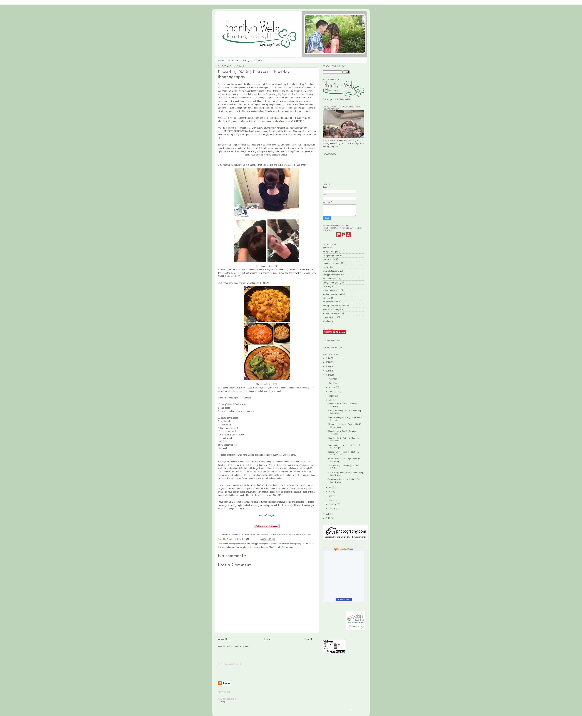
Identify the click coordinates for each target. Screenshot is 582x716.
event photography (331, 271)
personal (326, 298)
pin (241, 547)
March (331, 500)
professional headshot (332, 313)
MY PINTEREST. (297, 121)
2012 (328, 375)
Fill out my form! (224, 667)
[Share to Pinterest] (273, 539)
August (332, 396)
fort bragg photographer (228, 547)
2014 (328, 366)
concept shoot (329, 259)
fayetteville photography (290, 543)
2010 (328, 518)
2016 (328, 358)
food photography (330, 278)
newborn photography (332, 294)
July (331, 400)
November (333, 383)
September (333, 391)
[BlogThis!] (264, 539)
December (333, 379)
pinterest (247, 547)
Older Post (310, 639)
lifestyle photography (332, 282)
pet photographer (330, 301)
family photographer (259, 543)
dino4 (333, 709)
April (331, 496)
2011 (328, 514)
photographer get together (334, 305)
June (331, 487)
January (332, 508)
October (332, 387)
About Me (233, 60)
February (333, 504)
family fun (245, 543)
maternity (327, 286)
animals (326, 247)
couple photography (331, 263)
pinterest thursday (260, 547)
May (331, 491)
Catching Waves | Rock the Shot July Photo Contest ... (343, 453)
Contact (258, 60)
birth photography (330, 251)
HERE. (275, 266)
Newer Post (224, 639)
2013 (328, 371)
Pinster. (297, 505)
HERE (271, 118)
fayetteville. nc (308, 543)
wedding (326, 321)
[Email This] (261, 539)
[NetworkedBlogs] (343, 550)
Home (220, 60)
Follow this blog (343, 599)
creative (326, 267)
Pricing (245, 60)
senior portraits (329, 317)
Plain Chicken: (245, 397)
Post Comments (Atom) (238, 646)
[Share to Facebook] (270, 539)
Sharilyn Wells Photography (281, 547)
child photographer (232, 543)
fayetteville (274, 543)
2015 (328, 362)
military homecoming (331, 290)
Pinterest (253, 121)
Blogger (350, 709)
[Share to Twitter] (267, 539)
